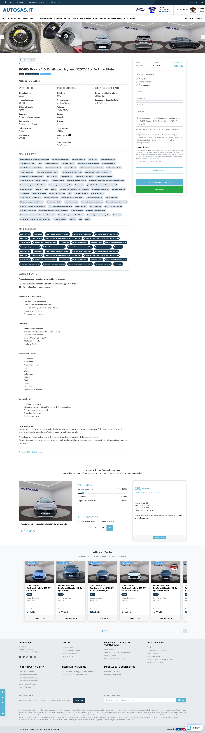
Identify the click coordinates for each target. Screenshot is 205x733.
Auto (4, 18)
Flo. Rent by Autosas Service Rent (160, 659)
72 (110, 527)
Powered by (171, 729)
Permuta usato (144, 85)
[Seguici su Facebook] (20, 656)
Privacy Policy (34, 730)
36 (88, 527)
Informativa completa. (159, 143)
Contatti (129, 18)
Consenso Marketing (143, 147)
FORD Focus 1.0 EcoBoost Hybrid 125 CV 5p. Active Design (102, 588)
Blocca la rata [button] (159, 538)
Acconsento (142, 162)
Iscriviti (79, 700)
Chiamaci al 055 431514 (160, 182)
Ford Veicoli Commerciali (157, 650)
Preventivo (142, 79)
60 (103, 527)
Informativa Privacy (150, 150)
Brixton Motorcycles (155, 662)
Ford (39, 64)
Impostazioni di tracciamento (50, 730)
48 (96, 527)
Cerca (181, 700)
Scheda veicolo (38, 618)
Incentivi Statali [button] (19, 18)
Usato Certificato (154, 656)
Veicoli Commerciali (40, 18)
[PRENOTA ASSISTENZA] (2, 697)
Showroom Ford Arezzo (28, 681)
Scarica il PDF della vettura (31, 452)
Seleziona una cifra (85, 489)
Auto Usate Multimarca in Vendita (117, 652)
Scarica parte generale (113, 674)
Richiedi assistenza (69, 653)
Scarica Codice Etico (112, 672)
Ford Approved (110, 655)
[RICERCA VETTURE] (2, 692)
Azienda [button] (191, 2)
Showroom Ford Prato (28, 674)
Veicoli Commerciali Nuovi (114, 659)
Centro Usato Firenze (27, 684)
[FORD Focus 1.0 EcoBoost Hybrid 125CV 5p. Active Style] (20, 37)
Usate (32, 64)
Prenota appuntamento (71, 650)
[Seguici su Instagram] (27, 656)
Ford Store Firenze (26, 672)
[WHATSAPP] (2, 708)
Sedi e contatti (67, 647)
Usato (57, 18)
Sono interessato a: (145, 75)
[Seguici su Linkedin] (35, 656)
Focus (46, 64)
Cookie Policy (23, 730)
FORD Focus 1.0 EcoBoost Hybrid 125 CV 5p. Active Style (165, 588)
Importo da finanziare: (87, 500)
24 (81, 527)
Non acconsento (156, 162)
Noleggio (85, 18)
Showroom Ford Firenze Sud (30, 678)
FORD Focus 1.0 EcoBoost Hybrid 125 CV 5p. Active (38, 588)
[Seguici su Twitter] (23, 656)
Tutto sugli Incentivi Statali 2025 (75, 674)
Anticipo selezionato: (86, 496)
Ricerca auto (23, 64)
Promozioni (70, 18)
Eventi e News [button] (115, 18)
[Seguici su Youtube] (31, 656)
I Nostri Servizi (67, 656)
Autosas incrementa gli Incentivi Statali (78, 672)
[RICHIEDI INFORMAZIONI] (2, 702)
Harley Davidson (153, 653)
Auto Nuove (109, 649)
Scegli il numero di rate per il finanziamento (96, 521)
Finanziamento (144, 82)
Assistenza (99, 18)
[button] (102, 50)
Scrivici (160, 189)
